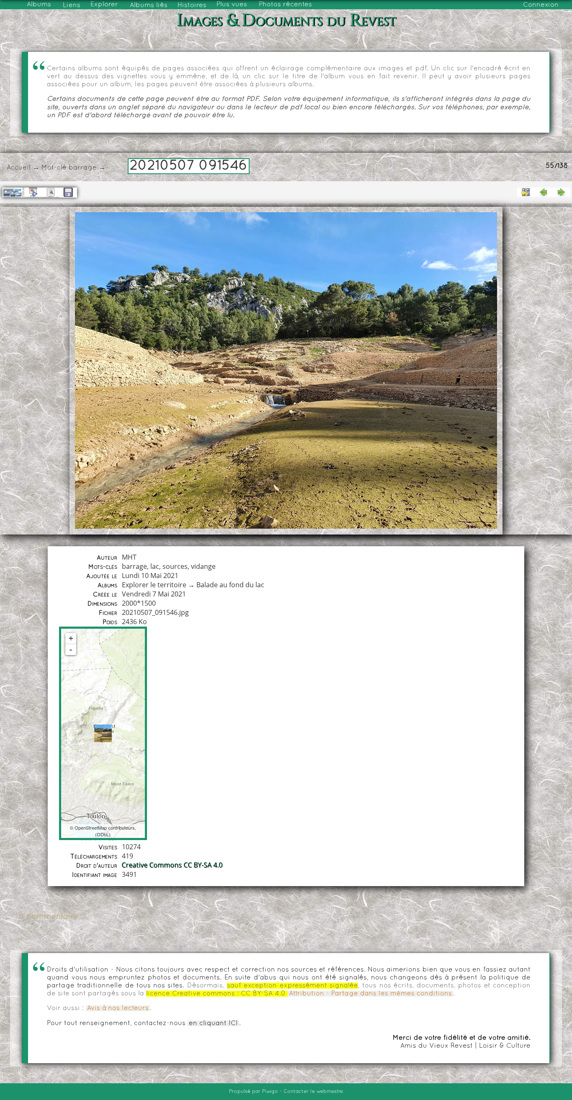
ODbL (103, 834)
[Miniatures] (526, 192)
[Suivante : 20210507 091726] (561, 192)
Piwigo (270, 1092)
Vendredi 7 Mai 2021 (154, 594)
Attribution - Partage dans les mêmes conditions (370, 994)
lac (154, 566)
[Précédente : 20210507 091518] (543, 192)
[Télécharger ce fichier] (68, 193)
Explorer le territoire (154, 584)
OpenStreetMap (91, 827)
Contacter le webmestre (313, 1092)
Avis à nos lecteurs (118, 1008)
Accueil (19, 168)
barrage (83, 168)
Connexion (541, 5)
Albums (39, 5)
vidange (203, 566)
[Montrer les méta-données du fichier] (50, 192)
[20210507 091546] (103, 733)
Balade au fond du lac (230, 584)
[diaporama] (33, 192)
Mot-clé (54, 168)
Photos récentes (285, 5)
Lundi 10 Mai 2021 (150, 575)
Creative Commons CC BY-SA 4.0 (172, 865)
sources (175, 566)
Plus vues (231, 5)
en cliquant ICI (213, 1023)
